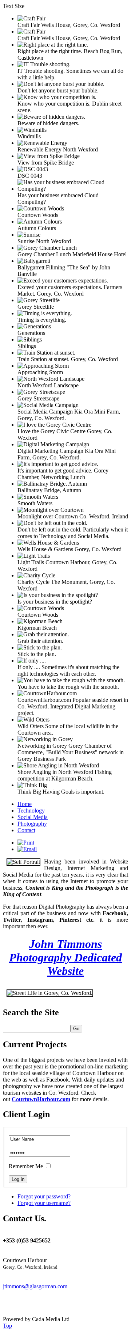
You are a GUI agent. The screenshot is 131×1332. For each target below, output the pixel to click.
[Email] (27, 849)
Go (76, 1028)
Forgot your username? (44, 1203)
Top (7, 1326)
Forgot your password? (44, 1196)
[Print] (25, 842)
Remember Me (26, 1166)
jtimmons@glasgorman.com (35, 1286)
